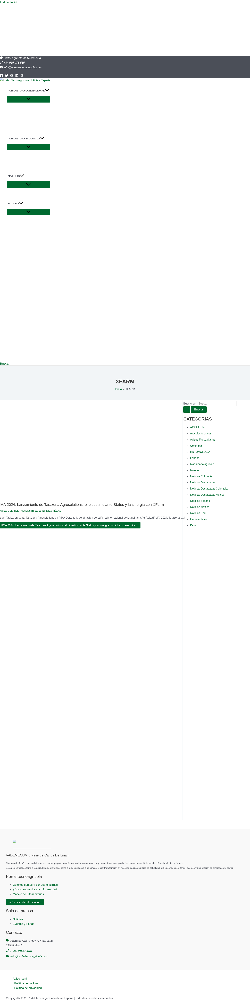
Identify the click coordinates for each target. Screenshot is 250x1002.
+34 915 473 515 (14, 62)
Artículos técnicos (200, 433)
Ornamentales (198, 519)
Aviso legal (20, 978)
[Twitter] (6, 76)
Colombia (196, 445)
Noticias (18, 919)
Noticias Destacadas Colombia (209, 488)
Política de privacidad (28, 988)
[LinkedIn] (16, 76)
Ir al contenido (9, 2)
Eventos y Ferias (23, 923)
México (194, 470)
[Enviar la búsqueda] (186, 409)
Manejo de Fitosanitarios (28, 894)
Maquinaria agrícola (202, 464)
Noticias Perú (198, 513)
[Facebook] (1, 76)
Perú (193, 525)
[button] (47, 91)
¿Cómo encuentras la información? (35, 889)
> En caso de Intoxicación (24, 902)
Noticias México (51, 510)
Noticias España (31, 510)
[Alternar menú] (28, 99)
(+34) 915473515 (21, 951)
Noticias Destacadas (202, 482)
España (194, 458)
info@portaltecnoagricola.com (22, 67)
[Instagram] (21, 76)
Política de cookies (26, 983)
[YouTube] (11, 76)
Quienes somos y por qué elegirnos (35, 884)
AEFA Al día (197, 427)
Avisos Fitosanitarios (202, 439)
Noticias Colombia (201, 476)
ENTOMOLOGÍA (200, 451)
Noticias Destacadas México (207, 494)
